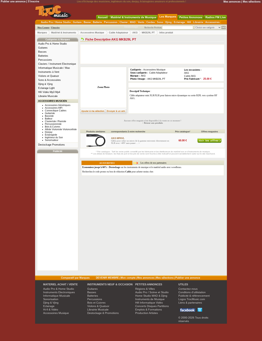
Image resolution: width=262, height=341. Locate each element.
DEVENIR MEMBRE (107, 277)
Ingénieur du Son (54, 137)
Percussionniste (53, 124)
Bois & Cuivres (52, 126)
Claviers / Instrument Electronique (57, 63)
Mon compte (128, 277)
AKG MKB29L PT (156, 79)
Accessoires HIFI (53, 108)
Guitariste (50, 113)
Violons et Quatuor (48, 75)
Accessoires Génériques (57, 105)
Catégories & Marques (57, 39)
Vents (141, 22)
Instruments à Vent (48, 71)
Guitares (43, 47)
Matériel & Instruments (63, 32)
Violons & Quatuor (98, 306)
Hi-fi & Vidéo (50, 309)
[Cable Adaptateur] (82, 39)
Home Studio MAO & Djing (151, 295)
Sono (160, 22)
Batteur (48, 118)
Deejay (48, 132)
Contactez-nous (188, 288)
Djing (168, 22)
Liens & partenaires (190, 302)
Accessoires (212, 22)
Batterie (97, 22)
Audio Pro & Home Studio (52, 43)
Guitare (77, 22)
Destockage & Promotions (103, 313)
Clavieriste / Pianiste (55, 121)
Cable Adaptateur (118, 32)
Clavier (123, 22)
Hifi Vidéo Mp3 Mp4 (49, 92)
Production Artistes (146, 313)
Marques (42, 32)
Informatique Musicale (56, 295)
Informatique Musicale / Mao (54, 67)
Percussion (110, 22)
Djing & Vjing (45, 84)
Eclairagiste (51, 134)
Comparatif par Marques (75, 277)
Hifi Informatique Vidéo (149, 302)
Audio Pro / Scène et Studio (152, 292)
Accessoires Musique (92, 32)
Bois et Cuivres (96, 302)
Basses (42, 51)
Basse (87, 22)
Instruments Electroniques (59, 292)
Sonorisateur (51, 140)
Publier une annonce (13, 1)
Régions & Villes (145, 288)
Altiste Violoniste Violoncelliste (61, 129)
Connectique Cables (55, 110)
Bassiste (49, 116)
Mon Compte (43, 27)
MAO (133, 22)
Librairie (198, 22)
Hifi (189, 22)
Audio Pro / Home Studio (56, 22)
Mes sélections (251, 1)
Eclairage (179, 22)
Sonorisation (50, 299)
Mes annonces (232, 1)
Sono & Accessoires (49, 80)
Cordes (150, 22)
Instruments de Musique (150, 299)
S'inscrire (33, 1)
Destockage (131, 26)
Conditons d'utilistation (192, 292)
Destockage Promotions (51, 144)
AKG (135, 32)
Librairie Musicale (48, 96)
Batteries (43, 55)
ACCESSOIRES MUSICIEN (52, 101)
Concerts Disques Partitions (152, 306)
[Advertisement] (57, 212)
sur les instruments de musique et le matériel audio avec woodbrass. (132, 167)
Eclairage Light (46, 88)
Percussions (45, 59)
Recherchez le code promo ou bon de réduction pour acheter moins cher (117, 171)
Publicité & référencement (194, 295)
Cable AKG (190, 76)
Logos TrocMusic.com (191, 299)
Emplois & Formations (148, 309)
